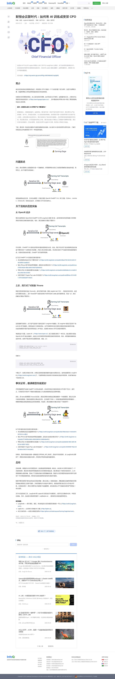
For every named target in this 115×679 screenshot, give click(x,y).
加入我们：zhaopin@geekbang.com (54, 665)
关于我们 (40, 658)
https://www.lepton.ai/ (41, 334)
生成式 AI (21, 522)
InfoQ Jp (106, 661)
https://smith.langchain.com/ (27, 375)
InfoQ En (106, 659)
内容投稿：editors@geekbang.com (54, 659)
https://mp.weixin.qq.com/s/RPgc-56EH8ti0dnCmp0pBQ (42, 75)
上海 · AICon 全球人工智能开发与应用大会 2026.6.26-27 (84, 661)
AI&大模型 (88, 26)
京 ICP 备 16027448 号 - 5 (68, 676)
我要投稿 (40, 660)
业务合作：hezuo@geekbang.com (54, 661)
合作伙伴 (40, 662)
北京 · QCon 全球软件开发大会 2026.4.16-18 (82, 659)
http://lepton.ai (46, 509)
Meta (87, 33)
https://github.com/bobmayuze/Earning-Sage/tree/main (57, 511)
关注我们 (40, 666)
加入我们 (40, 664)
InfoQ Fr (106, 663)
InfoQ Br (106, 665)
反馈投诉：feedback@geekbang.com (55, 663)
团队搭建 (93, 26)
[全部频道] (92, 8)
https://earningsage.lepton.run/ (40, 99)
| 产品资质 (95, 676)
